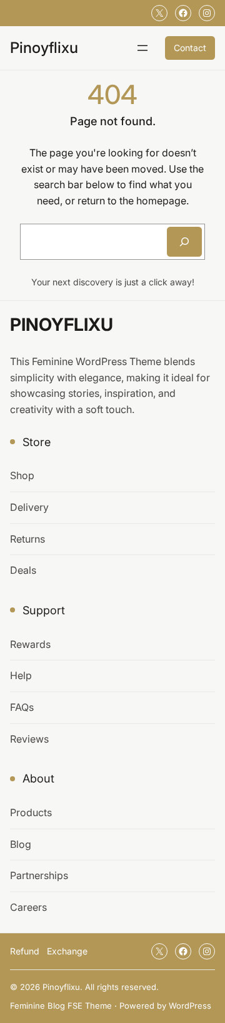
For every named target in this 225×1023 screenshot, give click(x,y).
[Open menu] (142, 47)
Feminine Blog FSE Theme (61, 1006)
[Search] (184, 242)
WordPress (190, 1006)
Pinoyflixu (44, 48)
